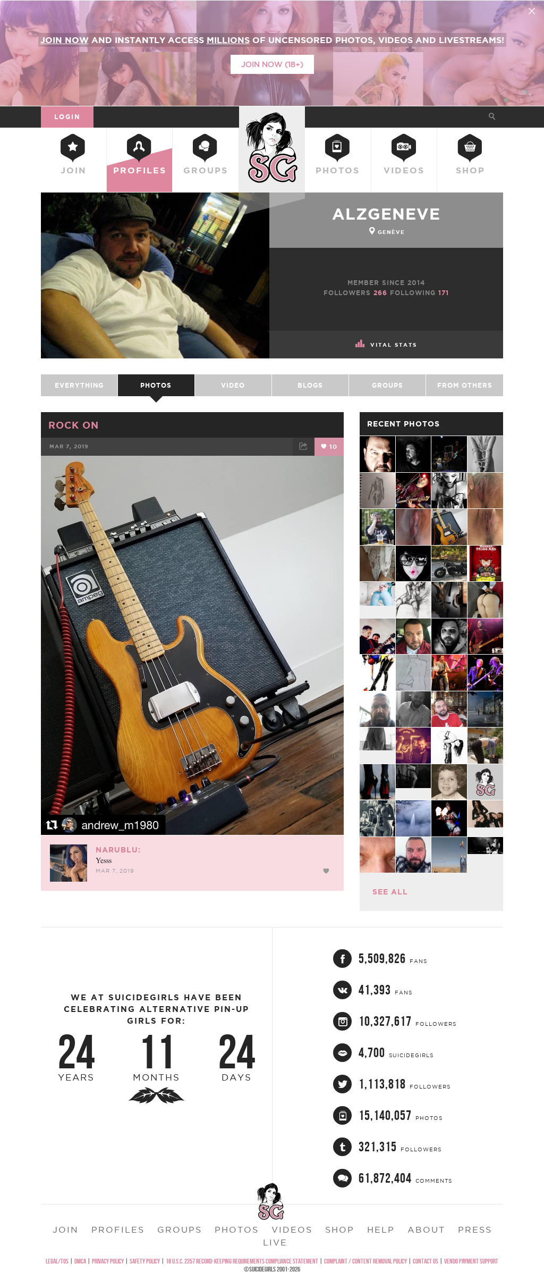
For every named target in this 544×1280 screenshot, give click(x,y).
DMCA (80, 1261)
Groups (205, 170)
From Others (464, 385)
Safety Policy (145, 1261)
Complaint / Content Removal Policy (365, 1261)
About (426, 1229)
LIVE (275, 1242)
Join (74, 170)
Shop (470, 170)
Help (381, 1229)
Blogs (310, 385)
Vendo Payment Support (471, 1261)
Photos (338, 170)
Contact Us (425, 1261)
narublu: (118, 850)
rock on (73, 425)
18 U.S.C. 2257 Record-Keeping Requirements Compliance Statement (242, 1261)
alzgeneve (386, 214)
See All (390, 892)
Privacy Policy (108, 1261)
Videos (404, 170)
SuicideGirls (272, 116)
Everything (79, 385)
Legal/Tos (57, 1261)
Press (475, 1229)
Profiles (139, 170)
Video (233, 385)
